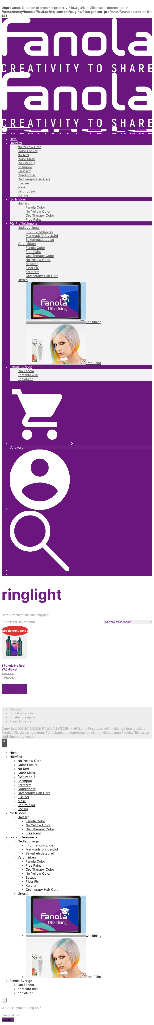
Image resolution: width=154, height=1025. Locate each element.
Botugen (32, 264)
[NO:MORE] (26, 163)
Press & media (20, 721)
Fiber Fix (32, 268)
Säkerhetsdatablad (40, 240)
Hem (13, 139)
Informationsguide (39, 231)
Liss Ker (23, 183)
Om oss (15, 709)
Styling (23, 195)
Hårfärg (23, 203)
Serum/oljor (26, 191)
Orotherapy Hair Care (34, 179)
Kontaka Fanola (21, 713)
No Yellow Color (38, 211)
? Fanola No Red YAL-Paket (13, 667)
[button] (41, 443)
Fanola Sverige (21, 367)
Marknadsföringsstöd (42, 236)
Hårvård (16, 143)
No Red (23, 155)
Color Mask (26, 159)
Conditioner (26, 175)
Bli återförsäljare (22, 717)
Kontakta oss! (28, 375)
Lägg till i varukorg (12, 689)
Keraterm (24, 171)
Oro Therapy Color (40, 215)
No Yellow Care (29, 147)
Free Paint (33, 219)
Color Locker (27, 151)
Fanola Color (35, 207)
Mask (22, 187)
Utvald (23, 280)
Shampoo (25, 167)
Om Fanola (26, 371)
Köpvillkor (25, 379)
